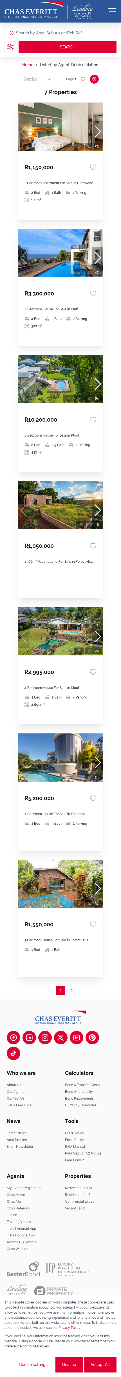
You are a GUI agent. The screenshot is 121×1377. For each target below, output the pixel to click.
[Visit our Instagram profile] (45, 1037)
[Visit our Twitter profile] (61, 1037)
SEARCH (67, 47)
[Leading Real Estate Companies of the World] (82, 11)
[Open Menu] (111, 11)
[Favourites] (93, 167)
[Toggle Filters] (10, 47)
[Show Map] (94, 79)
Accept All (100, 1364)
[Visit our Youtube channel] (76, 1037)
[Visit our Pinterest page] (92, 1037)
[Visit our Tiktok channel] (13, 1053)
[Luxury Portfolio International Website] (67, 1269)
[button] (97, 132)
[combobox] (37, 33)
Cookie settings (33, 1364)
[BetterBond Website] (23, 1268)
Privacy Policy (69, 1328)
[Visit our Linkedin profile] (29, 1037)
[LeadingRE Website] (17, 1291)
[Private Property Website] (53, 1291)
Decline (69, 1364)
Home (27, 65)
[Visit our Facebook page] (13, 1037)
